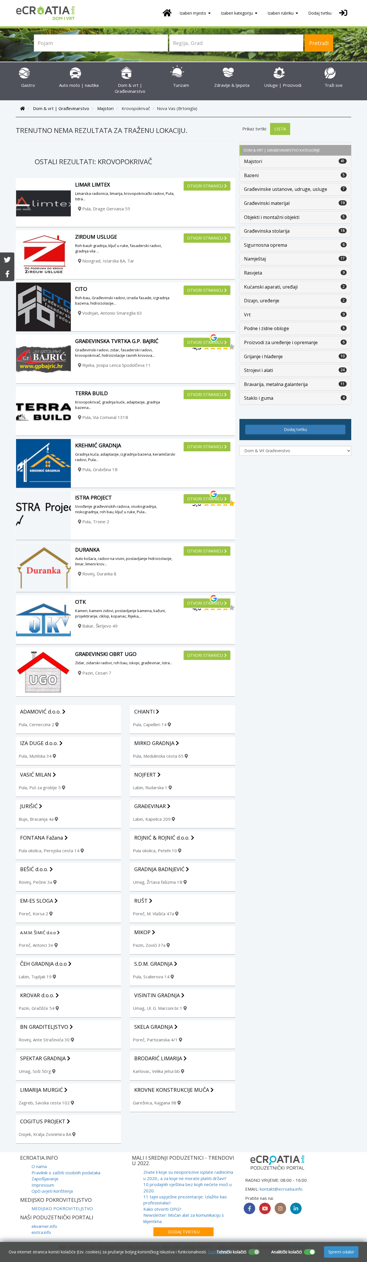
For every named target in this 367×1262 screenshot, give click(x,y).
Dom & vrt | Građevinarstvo (130, 88)
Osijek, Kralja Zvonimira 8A (45, 1134)
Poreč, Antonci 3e (36, 945)
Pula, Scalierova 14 (152, 976)
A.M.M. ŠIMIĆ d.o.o (38, 932)
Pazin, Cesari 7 (96, 673)
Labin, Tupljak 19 (36, 976)
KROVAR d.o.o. (38, 995)
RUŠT (141, 900)
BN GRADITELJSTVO (45, 1026)
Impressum (43, 1185)
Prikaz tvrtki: (254, 129)
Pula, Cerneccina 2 (37, 724)
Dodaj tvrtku (319, 13)
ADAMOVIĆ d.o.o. (41, 711)
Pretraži (319, 43)
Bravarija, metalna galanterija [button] (276, 384)
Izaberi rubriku (281, 13)
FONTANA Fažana (42, 837)
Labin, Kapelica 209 (152, 819)
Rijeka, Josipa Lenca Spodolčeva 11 (116, 365)
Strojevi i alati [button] (258, 370)
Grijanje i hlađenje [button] (263, 356)
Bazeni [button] (251, 175)
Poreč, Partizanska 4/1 (156, 1039)
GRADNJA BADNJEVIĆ (160, 869)
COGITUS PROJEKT (43, 1121)
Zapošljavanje (45, 1178)
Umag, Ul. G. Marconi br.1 (158, 1008)
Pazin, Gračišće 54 (37, 1008)
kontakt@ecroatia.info (281, 1189)
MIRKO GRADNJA (155, 743)
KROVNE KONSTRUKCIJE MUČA (172, 1089)
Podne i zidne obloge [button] (266, 328)
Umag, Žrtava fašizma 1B (158, 882)
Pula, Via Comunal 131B (104, 417)
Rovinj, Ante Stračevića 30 (45, 1039)
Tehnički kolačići (231, 1252)
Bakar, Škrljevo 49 (99, 626)
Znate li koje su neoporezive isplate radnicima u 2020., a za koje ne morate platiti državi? (188, 1175)
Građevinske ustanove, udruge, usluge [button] (285, 189)
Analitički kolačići (286, 1252)
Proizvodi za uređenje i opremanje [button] (281, 342)
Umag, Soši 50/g (35, 1071)
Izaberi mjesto (193, 13)
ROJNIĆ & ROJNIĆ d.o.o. (162, 837)
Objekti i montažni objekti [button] (271, 217)
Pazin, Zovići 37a (150, 945)
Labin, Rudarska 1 (151, 787)
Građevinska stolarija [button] (267, 231)
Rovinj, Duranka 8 (98, 574)
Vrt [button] (247, 314)
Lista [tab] (280, 129)
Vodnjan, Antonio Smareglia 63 (111, 313)
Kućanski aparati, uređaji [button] (271, 287)
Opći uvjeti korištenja (52, 1191)
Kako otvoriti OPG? (162, 1209)
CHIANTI (145, 711)
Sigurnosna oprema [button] (265, 245)
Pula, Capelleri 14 (150, 724)
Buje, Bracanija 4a (37, 819)
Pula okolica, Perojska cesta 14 (50, 850)
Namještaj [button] (255, 259)
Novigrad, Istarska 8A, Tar (107, 261)
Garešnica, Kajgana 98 (155, 1103)
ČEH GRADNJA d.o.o (44, 963)
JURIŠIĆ (29, 806)
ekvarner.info (44, 1226)
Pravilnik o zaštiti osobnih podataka (66, 1172)
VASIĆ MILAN (36, 774)
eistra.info (41, 1232)
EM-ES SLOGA (37, 900)
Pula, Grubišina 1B (99, 469)
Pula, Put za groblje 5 (40, 787)
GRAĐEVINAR (150, 806)
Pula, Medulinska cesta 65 (159, 756)
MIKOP (143, 932)
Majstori (105, 108)
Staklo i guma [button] (258, 398)
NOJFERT (145, 774)
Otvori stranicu (205, 186)
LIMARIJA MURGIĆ (42, 1089)
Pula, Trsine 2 (95, 521)
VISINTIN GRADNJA (157, 995)
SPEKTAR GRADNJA (43, 1058)
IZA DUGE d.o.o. (39, 743)
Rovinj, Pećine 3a (36, 882)
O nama (39, 1166)
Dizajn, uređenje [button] (261, 300)
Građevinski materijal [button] (267, 203)
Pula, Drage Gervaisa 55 (105, 208)
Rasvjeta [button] (253, 273)
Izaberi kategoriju (237, 13)
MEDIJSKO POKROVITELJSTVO (62, 1208)
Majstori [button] (253, 161)
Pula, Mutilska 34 (36, 756)
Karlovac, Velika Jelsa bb (157, 1071)
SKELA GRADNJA (154, 1026)
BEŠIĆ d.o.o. (35, 869)
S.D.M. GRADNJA (154, 963)
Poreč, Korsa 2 (34, 913)
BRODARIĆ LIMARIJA (159, 1058)
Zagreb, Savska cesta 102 (45, 1103)
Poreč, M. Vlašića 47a (154, 913)
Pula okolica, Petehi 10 (155, 850)
